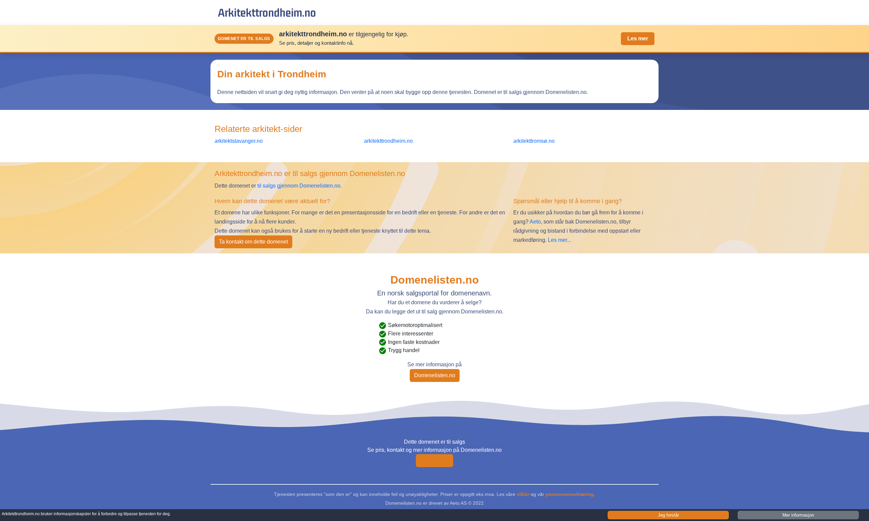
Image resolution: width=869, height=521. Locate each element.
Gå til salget (434, 460)
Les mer (637, 38)
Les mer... (559, 240)
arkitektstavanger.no (239, 141)
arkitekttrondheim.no (267, 12)
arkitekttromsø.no (534, 141)
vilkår (523, 494)
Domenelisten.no (434, 375)
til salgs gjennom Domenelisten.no (298, 186)
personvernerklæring (570, 494)
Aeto (535, 222)
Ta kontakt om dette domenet (253, 242)
